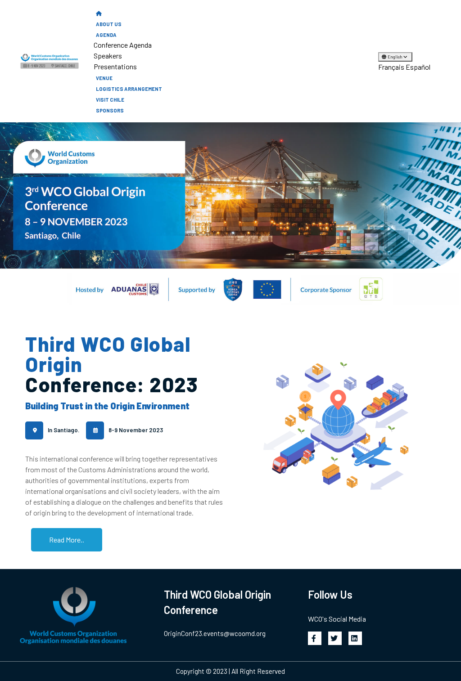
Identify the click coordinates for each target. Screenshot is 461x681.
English (395, 56)
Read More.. (66, 539)
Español (418, 67)
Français (391, 67)
